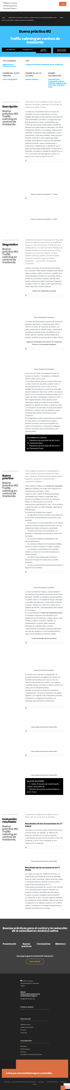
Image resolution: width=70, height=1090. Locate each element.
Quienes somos (25, 1024)
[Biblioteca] (60, 939)
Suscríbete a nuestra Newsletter (31, 1054)
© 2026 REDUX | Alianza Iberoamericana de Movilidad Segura (20, 1082)
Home (3, 17)
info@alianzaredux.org (27, 999)
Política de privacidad (52, 1082)
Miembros (23, 1046)
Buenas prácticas (27, 945)
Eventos (23, 1052)
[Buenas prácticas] (26, 939)
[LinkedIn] (10, 1064)
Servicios (23, 1030)
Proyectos (23, 1033)
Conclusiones (43, 944)
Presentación (9, 944)
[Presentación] (9, 939)
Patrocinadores (25, 1049)
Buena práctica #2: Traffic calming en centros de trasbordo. (10, 117)
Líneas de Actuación (26, 1027)
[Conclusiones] (43, 939)
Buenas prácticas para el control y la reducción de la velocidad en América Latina (33, 17)
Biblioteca (60, 944)
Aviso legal (41, 1082)
